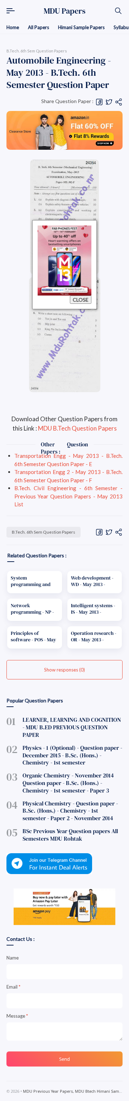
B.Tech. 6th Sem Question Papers (43, 532)
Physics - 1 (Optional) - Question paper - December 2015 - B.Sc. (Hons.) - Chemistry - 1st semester (72, 755)
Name (12, 958)
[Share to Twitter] (109, 101)
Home (12, 27)
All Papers (38, 27)
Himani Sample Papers (81, 27)
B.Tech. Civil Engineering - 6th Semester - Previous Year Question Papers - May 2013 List (68, 496)
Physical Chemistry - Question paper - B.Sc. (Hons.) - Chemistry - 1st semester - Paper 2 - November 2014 (70, 810)
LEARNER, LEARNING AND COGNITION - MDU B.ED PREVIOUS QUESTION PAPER (72, 727)
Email (13, 987)
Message (17, 1016)
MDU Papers (65, 10)
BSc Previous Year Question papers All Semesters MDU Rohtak (70, 834)
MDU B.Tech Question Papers (77, 428)
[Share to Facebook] (99, 101)
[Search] (118, 10)
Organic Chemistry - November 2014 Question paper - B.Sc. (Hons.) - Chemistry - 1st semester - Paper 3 (68, 782)
